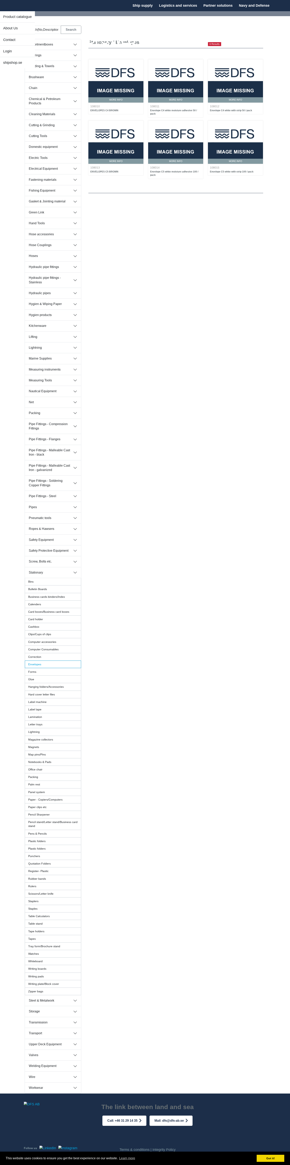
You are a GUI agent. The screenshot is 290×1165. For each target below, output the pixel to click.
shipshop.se (12, 63)
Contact (9, 40)
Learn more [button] (127, 1158)
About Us (10, 28)
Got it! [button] (270, 1158)
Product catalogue (17, 17)
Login (7, 51)
